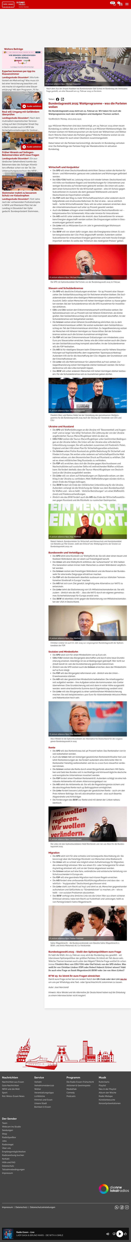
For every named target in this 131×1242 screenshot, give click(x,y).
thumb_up (125, 1233)
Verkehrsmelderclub (44, 1085)
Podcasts (71, 1096)
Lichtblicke (39, 1096)
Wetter (37, 1089)
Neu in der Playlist (107, 1089)
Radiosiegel (7, 1144)
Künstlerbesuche (107, 1100)
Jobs (4, 1141)
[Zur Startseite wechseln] (8, 4)
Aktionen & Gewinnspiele (78, 1085)
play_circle (120, 1234)
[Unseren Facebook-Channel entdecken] (122, 1207)
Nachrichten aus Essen (13, 1082)
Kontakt (5, 1159)
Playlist (102, 1085)
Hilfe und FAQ (8, 1162)
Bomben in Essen (42, 1107)
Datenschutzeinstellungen (42, 1207)
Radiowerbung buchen (13, 1155)
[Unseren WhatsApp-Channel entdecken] (117, 1207)
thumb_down (114, 1233)
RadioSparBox (9, 1137)
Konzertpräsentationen (110, 1103)
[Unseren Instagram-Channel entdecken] (127, 1207)
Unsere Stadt (40, 1103)
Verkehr (38, 1082)
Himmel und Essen (43, 1100)
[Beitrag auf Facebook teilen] (57, 99)
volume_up (108, 1234)
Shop (4, 1134)
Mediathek (72, 1089)
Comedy (71, 1092)
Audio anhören (31, 106)
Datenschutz (8, 1166)
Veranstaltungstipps (44, 1092)
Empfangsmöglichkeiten (14, 1151)
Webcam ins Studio (11, 1126)
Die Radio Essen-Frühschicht (80, 1082)
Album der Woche (107, 1092)
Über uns (6, 1148)
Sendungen (7, 1130)
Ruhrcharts (104, 1082)
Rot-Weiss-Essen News (13, 1096)
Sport (4, 1092)
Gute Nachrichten (10, 1085)
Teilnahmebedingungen (13, 1169)
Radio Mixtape (106, 1096)
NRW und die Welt (11, 1089)
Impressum (7, 1173)
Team (4, 1123)
